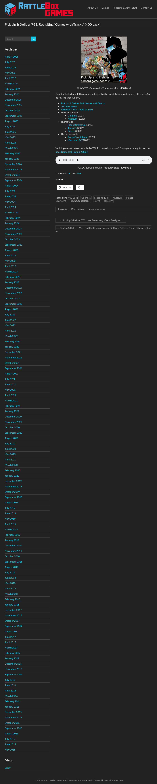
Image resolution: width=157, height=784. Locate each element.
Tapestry (72, 127)
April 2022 (10, 330)
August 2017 (11, 631)
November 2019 (13, 486)
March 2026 (11, 83)
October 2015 (12, 722)
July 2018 (10, 572)
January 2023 (12, 282)
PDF (79, 173)
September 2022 (13, 303)
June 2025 (10, 131)
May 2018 (10, 583)
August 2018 (11, 566)
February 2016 (12, 701)
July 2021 (10, 378)
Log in (8, 767)
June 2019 (10, 513)
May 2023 (10, 260)
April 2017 (10, 642)
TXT (69, 173)
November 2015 (13, 717)
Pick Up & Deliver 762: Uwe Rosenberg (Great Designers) (90, 220)
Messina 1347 (75, 140)
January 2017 (12, 658)
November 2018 (13, 550)
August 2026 (11, 56)
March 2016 (11, 695)
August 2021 (11, 373)
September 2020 (13, 432)
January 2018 (12, 604)
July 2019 (10, 507)
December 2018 (13, 545)
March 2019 (11, 529)
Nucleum (72, 118)
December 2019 (13, 480)
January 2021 (12, 411)
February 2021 (12, 405)
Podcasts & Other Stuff (125, 7)
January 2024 (12, 223)
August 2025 (11, 121)
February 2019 (12, 534)
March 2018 (11, 593)
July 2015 (10, 738)
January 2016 (12, 706)
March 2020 (11, 464)
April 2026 (10, 78)
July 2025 (10, 126)
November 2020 (13, 421)
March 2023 (11, 271)
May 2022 (10, 325)
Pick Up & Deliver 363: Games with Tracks (83, 103)
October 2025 (12, 110)
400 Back (73, 197)
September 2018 (13, 561)
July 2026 (10, 61)
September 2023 (13, 244)
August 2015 (11, 733)
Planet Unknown (77, 124)
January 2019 (12, 540)
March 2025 (11, 147)
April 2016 (10, 690)
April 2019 (10, 523)
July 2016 (10, 679)
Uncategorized (98, 209)
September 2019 (13, 497)
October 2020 (12, 427)
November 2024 (13, 169)
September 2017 (13, 626)
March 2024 (11, 212)
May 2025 (10, 137)
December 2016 (13, 663)
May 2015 (10, 749)
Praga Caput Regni (77, 137)
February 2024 (12, 217)
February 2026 (12, 88)
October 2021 (12, 362)
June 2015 (10, 744)
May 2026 (10, 72)
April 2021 (10, 395)
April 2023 (10, 266)
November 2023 (13, 233)
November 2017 (13, 615)
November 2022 (13, 292)
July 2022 (10, 314)
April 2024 (10, 207)
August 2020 (11, 438)
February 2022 (12, 341)
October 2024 (12, 174)
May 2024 (10, 201)
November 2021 (13, 357)
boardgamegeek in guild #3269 (72, 151)
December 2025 (13, 99)
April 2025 (10, 142)
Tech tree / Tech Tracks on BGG (77, 109)
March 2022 (11, 335)
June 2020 (10, 448)
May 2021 (10, 389)
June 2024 (10, 196)
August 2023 (11, 249)
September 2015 (13, 728)
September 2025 (13, 115)
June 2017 (10, 636)
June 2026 (10, 67)
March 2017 (11, 647)
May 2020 (10, 454)
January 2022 (12, 346)
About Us (93, 7)
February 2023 (12, 276)
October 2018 (12, 556)
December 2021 (13, 352)
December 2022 (13, 287)
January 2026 (12, 94)
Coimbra (72, 115)
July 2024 (10, 190)
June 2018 (10, 577)
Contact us (146, 7)
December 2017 (13, 609)
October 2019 (12, 491)
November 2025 (13, 104)
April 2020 (10, 459)
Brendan (64, 209)
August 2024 (11, 185)
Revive (71, 130)
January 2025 (12, 158)
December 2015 (13, 711)
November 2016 (13, 669)
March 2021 (11, 400)
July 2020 (10, 443)
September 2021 (13, 368)
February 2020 (12, 470)
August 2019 (11, 502)
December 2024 (13, 164)
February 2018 (12, 599)
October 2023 (12, 239)
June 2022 (10, 319)
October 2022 (12, 298)
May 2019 (10, 518)
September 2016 (13, 674)
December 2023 (13, 228)
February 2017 (12, 652)
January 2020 (12, 475)
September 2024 (13, 180)
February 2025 (12, 153)
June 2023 (10, 255)
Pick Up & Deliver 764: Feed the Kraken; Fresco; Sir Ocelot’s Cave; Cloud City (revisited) (103, 229)
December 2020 (13, 416)
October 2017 (12, 620)
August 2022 (11, 309)
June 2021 (10, 384)
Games (105, 7)
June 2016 (10, 685)
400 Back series (69, 106)
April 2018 (10, 588)
